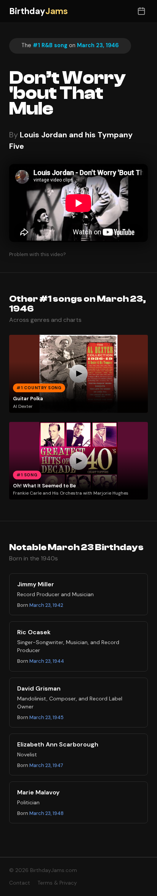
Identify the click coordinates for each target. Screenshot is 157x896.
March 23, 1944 (46, 661)
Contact (19, 883)
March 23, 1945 (46, 717)
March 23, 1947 (46, 765)
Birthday (38, 11)
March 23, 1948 (46, 813)
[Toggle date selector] (141, 11)
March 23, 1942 (46, 605)
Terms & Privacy (57, 883)
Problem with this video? (37, 254)
